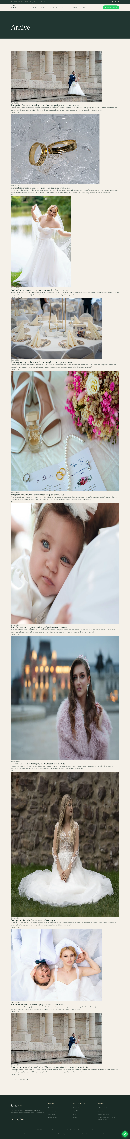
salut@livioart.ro (102, 1111)
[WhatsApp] (112, 2)
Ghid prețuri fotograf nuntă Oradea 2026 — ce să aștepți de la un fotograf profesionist (49, 1067)
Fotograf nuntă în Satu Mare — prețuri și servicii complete (37, 1004)
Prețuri (75, 1114)
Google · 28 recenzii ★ (104, 1114)
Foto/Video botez (52, 1108)
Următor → (24, 1079)
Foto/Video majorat (53, 1117)
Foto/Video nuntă (52, 1111)
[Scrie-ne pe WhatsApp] (125, 1134)
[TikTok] (115, 2)
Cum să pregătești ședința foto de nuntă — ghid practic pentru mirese (42, 362)
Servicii (65, 7)
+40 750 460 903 (18, 2)
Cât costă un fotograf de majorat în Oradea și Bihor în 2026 (38, 763)
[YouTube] (118, 2)
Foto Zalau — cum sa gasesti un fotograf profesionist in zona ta (39, 627)
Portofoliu (54, 7)
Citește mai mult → (16, 112)
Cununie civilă (52, 1114)
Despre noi (76, 1108)
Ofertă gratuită (112, 7)
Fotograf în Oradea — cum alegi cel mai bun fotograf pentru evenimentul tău (45, 105)
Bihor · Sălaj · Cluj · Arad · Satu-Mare (36, 2)
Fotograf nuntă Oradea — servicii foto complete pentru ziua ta (38, 494)
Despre (43, 7)
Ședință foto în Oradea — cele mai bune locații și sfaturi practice (39, 290)
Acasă (35, 7)
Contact (75, 7)
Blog (84, 7)
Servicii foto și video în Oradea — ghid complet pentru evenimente (40, 187)
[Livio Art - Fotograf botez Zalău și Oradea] (13, 7)
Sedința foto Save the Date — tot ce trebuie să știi (33, 920)
